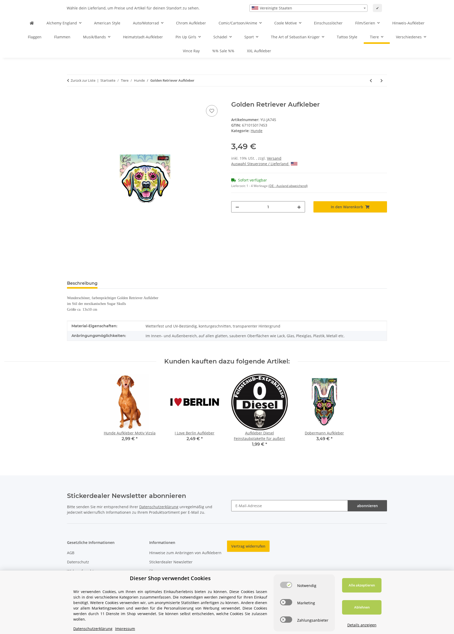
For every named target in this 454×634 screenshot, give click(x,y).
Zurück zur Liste (83, 80)
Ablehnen (362, 607)
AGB (70, 552)
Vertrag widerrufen (248, 546)
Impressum (125, 628)
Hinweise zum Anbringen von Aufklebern (185, 552)
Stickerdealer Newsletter (171, 561)
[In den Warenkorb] (71, 98)
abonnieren (367, 505)
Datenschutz (78, 561)
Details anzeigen (361, 624)
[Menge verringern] (237, 206)
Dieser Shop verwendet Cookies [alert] (170, 578)
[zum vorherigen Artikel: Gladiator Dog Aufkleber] (370, 80)
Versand (274, 158)
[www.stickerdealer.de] (31, 23)
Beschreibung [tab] (82, 283)
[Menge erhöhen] (299, 206)
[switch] (286, 585)
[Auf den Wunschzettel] (212, 111)
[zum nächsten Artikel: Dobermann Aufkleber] (381, 80)
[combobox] (308, 8)
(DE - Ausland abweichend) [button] (288, 186)
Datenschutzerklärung (158, 506)
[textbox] (308, 8)
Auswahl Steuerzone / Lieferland (260, 163)
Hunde (256, 130)
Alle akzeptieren (362, 585)
